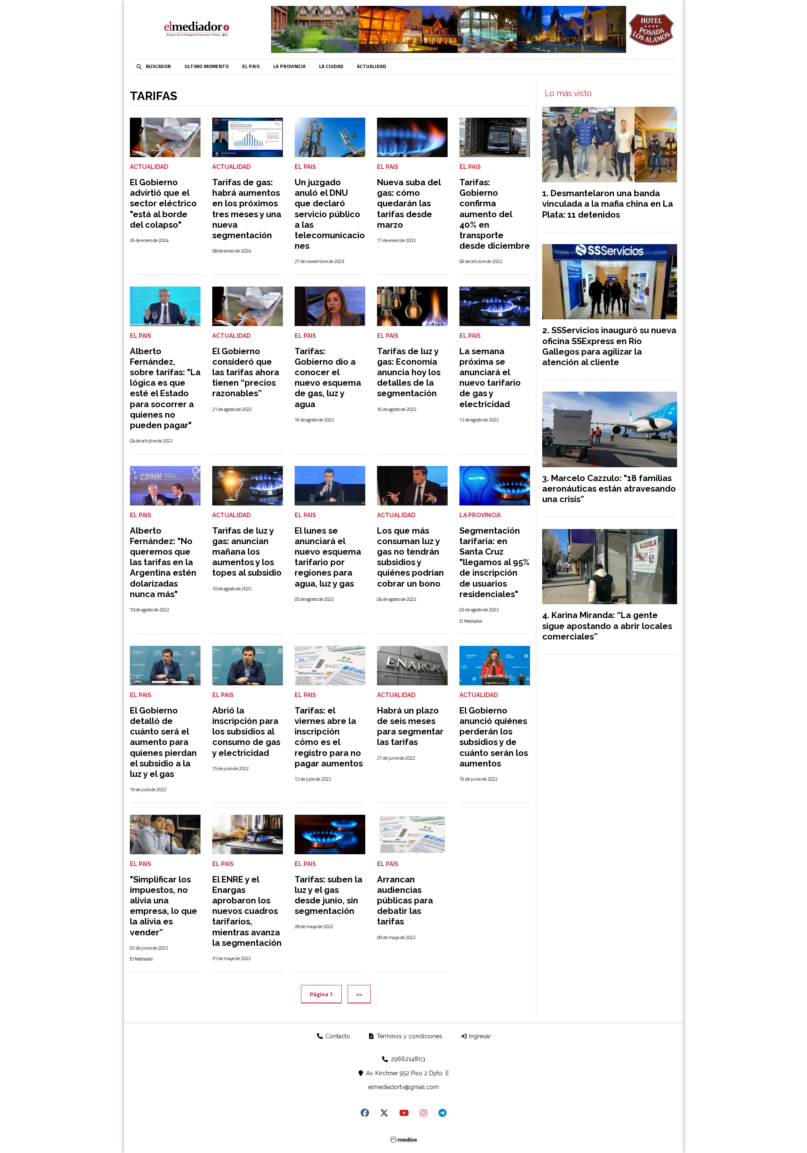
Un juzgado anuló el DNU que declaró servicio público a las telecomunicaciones (330, 214)
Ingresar (479, 1036)
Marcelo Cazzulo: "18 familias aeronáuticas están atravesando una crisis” (609, 488)
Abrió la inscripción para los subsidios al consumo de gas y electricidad (246, 731)
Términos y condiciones (408, 1036)
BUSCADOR (158, 66)
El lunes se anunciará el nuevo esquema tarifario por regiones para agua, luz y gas (328, 557)
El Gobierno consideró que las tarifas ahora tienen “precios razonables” (245, 372)
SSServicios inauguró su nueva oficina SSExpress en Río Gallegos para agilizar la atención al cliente (609, 346)
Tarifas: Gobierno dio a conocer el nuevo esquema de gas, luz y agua (328, 377)
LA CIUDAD (331, 66)
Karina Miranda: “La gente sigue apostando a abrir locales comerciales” (607, 625)
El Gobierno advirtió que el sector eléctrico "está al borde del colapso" (163, 203)
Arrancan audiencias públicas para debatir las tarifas (405, 900)
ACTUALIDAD (371, 66)
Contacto (337, 1036)
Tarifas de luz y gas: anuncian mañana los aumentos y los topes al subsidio (247, 552)
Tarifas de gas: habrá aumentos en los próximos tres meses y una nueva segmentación (246, 208)
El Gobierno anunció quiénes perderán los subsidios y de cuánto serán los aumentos (493, 737)
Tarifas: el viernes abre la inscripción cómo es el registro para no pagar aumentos (329, 737)
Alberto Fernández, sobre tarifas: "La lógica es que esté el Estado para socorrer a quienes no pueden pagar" (165, 388)
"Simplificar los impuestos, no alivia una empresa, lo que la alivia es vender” (163, 905)
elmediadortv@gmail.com (403, 1087)
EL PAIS (251, 66)
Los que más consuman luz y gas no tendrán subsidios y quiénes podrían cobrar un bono (410, 557)
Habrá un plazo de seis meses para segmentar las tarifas (410, 726)
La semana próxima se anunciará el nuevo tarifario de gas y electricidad (490, 377)
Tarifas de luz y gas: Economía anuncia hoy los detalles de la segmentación (408, 372)
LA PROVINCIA (289, 66)
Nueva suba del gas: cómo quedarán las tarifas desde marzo (408, 203)
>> (359, 994)
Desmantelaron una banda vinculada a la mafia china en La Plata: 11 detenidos (607, 203)
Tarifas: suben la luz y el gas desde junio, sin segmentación (328, 895)
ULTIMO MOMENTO (207, 66)
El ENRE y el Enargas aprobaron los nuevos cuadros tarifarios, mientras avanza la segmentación (247, 911)
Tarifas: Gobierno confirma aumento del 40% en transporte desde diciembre (494, 214)
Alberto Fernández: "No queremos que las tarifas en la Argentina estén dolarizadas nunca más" (163, 562)
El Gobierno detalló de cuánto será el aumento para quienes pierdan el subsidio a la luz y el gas (163, 742)
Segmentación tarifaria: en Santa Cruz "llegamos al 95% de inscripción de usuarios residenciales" (494, 562)
